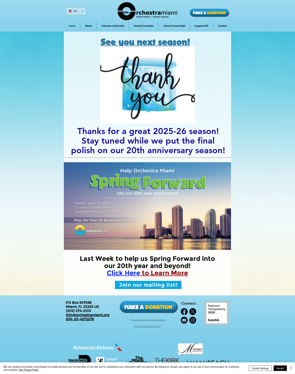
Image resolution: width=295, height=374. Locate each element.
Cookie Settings (260, 368)
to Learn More (164, 273)
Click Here (123, 273)
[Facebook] (184, 311)
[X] (192, 311)
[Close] (291, 368)
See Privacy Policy (29, 369)
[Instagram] (192, 320)
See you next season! (145, 42)
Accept (280, 368)
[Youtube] (184, 320)
